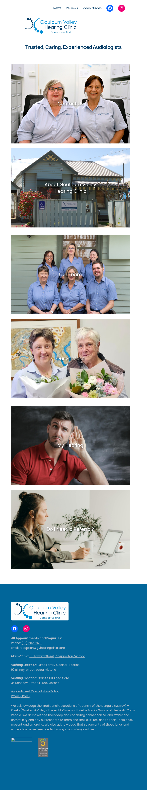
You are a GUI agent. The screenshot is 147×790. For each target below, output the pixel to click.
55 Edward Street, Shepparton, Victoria (57, 656)
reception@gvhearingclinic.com (42, 648)
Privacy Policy (20, 696)
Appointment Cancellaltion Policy (35, 691)
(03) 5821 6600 (31, 643)
